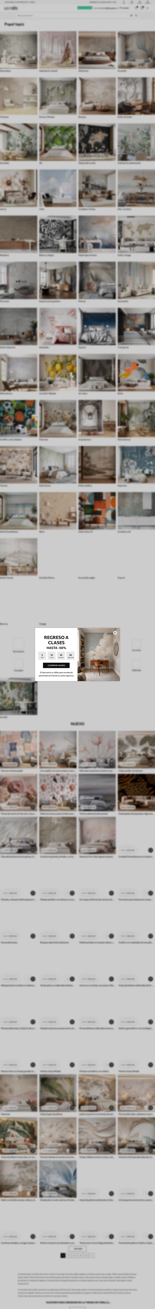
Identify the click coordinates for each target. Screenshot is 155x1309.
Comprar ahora (56, 665)
